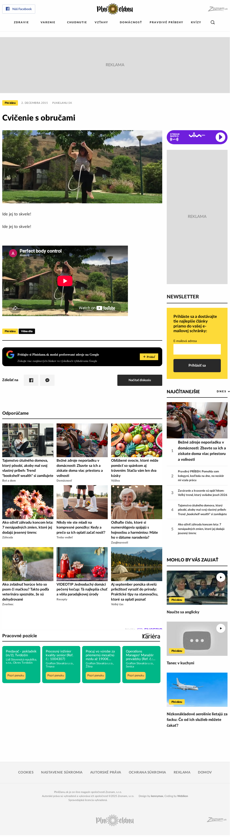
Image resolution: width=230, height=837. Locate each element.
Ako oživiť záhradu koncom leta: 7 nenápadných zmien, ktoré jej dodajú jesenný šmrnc (201, 529)
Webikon (182, 796)
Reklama (182, 772)
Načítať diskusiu (140, 380)
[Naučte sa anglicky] (197, 588)
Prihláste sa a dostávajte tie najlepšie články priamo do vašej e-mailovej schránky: (195, 324)
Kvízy (196, 22)
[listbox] (216, 392)
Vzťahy (101, 22)
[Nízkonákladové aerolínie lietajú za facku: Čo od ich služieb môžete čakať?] (197, 690)
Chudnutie (77, 22)
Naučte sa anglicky (183, 612)
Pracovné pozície (19, 636)
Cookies (26, 772)
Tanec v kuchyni (180, 663)
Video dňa (27, 331)
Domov (205, 772)
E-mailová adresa (185, 341)
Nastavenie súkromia (62, 772)
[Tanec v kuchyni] (197, 639)
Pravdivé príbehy (166, 22)
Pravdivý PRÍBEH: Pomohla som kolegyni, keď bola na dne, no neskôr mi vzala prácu (201, 476)
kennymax (157, 796)
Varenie (48, 22)
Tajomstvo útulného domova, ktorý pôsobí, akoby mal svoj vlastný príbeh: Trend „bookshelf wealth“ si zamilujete (202, 510)
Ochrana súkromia (147, 772)
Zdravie (21, 22)
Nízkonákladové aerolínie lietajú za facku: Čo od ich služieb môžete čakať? (197, 719)
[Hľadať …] (212, 22)
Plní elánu (10, 103)
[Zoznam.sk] (218, 9)
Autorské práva (105, 772)
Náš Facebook (22, 9)
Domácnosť (131, 22)
